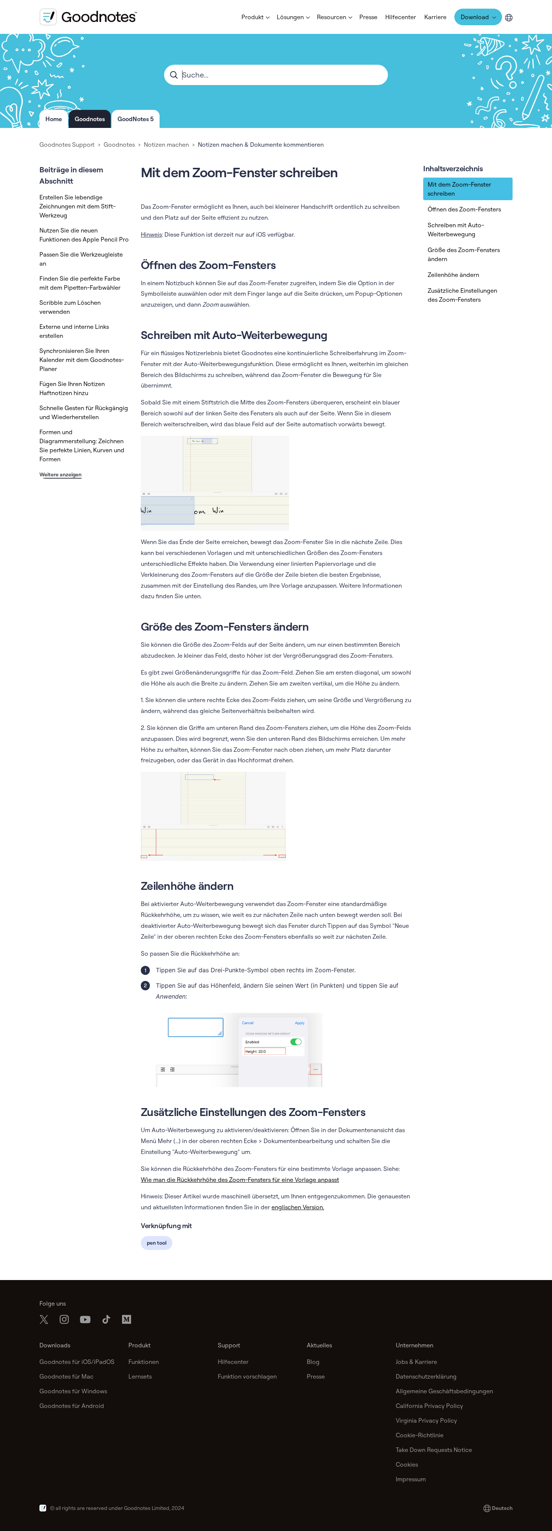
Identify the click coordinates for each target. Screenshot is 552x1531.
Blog (313, 1361)
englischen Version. (297, 1207)
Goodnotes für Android (71, 1405)
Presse (368, 17)
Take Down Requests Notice (434, 1449)
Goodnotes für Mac (66, 1376)
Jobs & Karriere (416, 1361)
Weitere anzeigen (60, 474)
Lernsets (140, 1376)
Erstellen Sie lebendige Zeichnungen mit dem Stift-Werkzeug (77, 206)
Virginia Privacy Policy (426, 1420)
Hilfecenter (400, 17)
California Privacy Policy (429, 1405)
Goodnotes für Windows (73, 1391)
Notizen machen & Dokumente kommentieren (261, 144)
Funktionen (143, 1361)
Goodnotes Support (67, 144)
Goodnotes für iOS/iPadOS (77, 1361)
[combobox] (276, 75)
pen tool (156, 1242)
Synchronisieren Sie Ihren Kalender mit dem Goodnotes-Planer (81, 359)
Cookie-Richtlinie (419, 1435)
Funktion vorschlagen (247, 1376)
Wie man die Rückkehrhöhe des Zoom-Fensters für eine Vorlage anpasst (240, 1179)
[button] (255, 17)
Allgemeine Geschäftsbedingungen (444, 1391)
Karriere (435, 17)
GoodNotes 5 (136, 119)
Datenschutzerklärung (426, 1376)
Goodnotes (90, 119)
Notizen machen (166, 144)
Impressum (411, 1479)
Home (53, 119)
